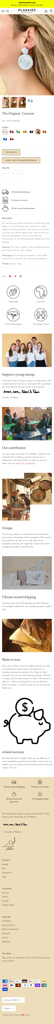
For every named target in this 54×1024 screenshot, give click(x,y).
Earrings (5, 892)
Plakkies (6, 1015)
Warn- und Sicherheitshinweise (21, 160)
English (7, 1008)
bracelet (5, 900)
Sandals (5, 864)
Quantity (5, 168)
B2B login (6, 941)
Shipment (6, 933)
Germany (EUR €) (11, 1000)
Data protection (8, 925)
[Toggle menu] (3, 11)
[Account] (45, 11)
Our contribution (28, 463)
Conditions (6, 920)
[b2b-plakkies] (27, 11)
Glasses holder (8, 904)
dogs (4, 876)
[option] (27, 54)
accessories (7, 872)
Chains (5, 896)
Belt (3, 868)
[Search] (9, 11)
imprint (5, 937)
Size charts (11, 152)
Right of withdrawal (10, 929)
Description (7, 218)
